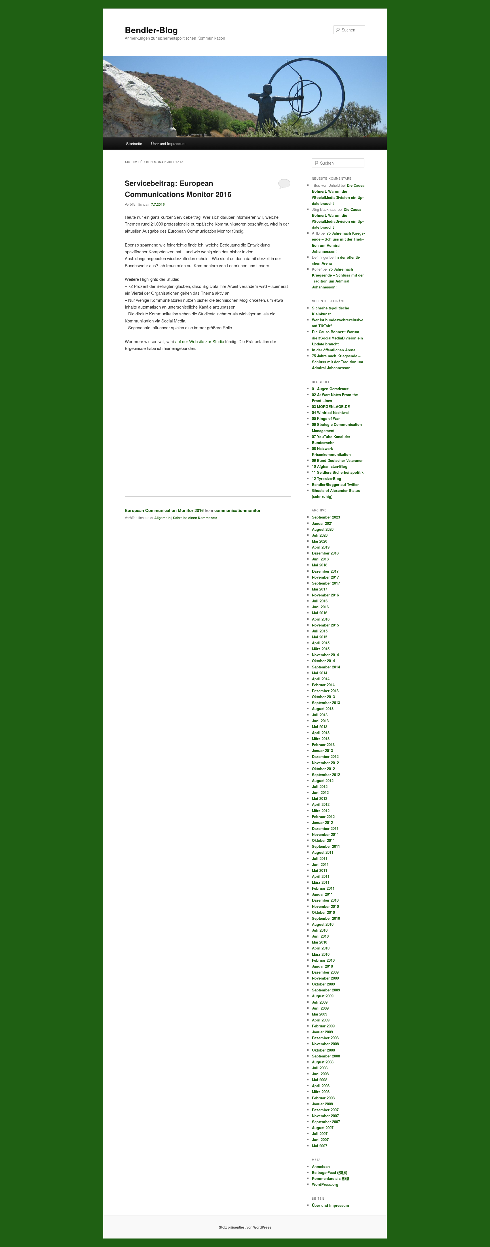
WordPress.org (325, 1184)
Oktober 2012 (323, 768)
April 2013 (321, 732)
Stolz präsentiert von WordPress (245, 1227)
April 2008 (321, 1085)
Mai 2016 (319, 612)
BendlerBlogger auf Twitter (335, 484)
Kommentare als (330, 1178)
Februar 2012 (323, 816)
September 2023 (326, 517)
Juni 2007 (320, 1139)
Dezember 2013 (325, 690)
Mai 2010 (319, 942)
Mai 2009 (319, 1014)
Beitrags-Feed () (329, 1172)
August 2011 (322, 852)
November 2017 (325, 577)
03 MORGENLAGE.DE (331, 406)
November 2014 (325, 654)
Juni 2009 (320, 1008)
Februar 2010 (323, 960)
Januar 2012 (322, 822)
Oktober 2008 (323, 1050)
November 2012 (325, 762)
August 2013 (322, 708)
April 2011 (321, 876)
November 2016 (325, 595)
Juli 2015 (320, 631)
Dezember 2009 (325, 972)
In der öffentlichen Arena (333, 349)
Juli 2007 (320, 1133)
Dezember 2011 (325, 828)
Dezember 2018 (325, 553)
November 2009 (325, 978)
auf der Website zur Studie (199, 341)
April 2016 (321, 619)
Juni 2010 (320, 936)
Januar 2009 (322, 1031)
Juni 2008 (320, 1073)
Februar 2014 (323, 684)
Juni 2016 (320, 606)
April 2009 (321, 1020)
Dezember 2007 (325, 1109)
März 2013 (321, 738)
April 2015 (321, 642)
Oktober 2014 (323, 660)
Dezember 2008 (325, 1037)
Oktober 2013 (323, 696)
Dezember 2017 (325, 571)
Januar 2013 (322, 750)
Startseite (134, 143)
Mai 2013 (319, 726)
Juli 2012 (320, 786)
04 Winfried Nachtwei (330, 412)
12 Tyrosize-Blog (326, 478)
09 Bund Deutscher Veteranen (338, 460)
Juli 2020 (320, 535)
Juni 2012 (320, 792)
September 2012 (326, 774)
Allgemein (162, 517)
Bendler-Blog (151, 30)
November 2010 (325, 906)
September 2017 (326, 583)
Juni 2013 (320, 720)
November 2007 (325, 1115)
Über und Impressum (168, 143)
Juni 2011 (320, 864)
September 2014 (326, 667)
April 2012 (321, 804)
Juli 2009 (320, 1002)
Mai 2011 (319, 870)
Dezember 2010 (325, 900)
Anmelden (321, 1166)
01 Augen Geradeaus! (330, 388)
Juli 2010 (320, 930)
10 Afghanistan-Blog (329, 466)
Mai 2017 (319, 589)
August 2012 (322, 780)
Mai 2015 (319, 637)
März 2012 (321, 810)
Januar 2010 (322, 966)
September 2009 (326, 990)
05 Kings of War (326, 418)
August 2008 (322, 1062)
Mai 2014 (319, 672)
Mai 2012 (319, 798)
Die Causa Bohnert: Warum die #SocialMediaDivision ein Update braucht (337, 337)
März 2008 (321, 1091)
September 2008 (326, 1056)
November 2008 (325, 1043)
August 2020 (322, 529)
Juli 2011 (320, 858)
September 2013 (326, 702)
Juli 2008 (320, 1067)
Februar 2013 (323, 744)
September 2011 (326, 846)
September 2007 (326, 1121)
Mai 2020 (319, 541)
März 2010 (321, 954)
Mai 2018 (319, 565)
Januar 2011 (322, 894)
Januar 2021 (322, 523)
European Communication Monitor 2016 (164, 510)
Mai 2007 (319, 1145)
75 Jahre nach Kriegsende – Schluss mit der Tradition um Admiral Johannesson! (337, 361)
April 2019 (321, 547)
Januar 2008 (322, 1103)
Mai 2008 (319, 1079)
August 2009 (322, 996)
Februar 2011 (323, 888)
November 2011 (325, 834)
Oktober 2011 (323, 840)
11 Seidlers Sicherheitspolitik (338, 472)
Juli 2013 (320, 714)
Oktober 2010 (323, 912)
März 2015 (321, 648)
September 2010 (326, 918)
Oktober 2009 (323, 984)
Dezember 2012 (325, 756)
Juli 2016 (320, 601)
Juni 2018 (320, 559)
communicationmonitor (237, 510)
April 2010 (321, 948)
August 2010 (322, 924)
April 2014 (321, 678)
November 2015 (325, 625)
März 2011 (321, 882)
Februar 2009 (323, 1026)
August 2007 (322, 1127)
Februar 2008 (323, 1098)
